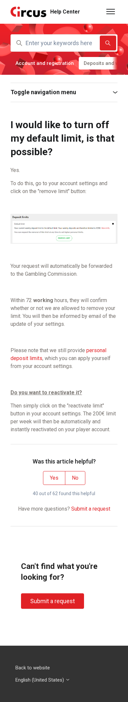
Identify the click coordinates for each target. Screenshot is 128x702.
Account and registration (44, 63)
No (75, 478)
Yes (54, 478)
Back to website (32, 668)
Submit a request (90, 509)
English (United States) (40, 680)
